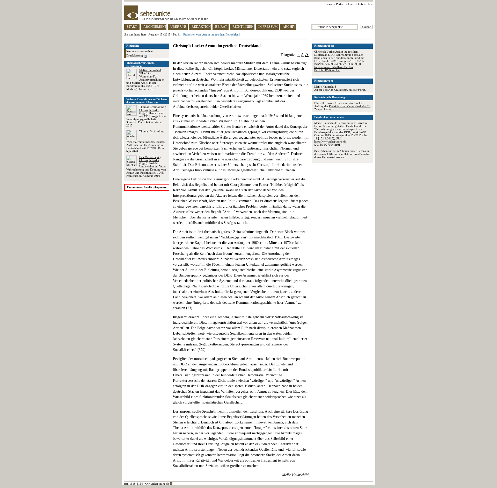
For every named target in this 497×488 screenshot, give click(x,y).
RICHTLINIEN (242, 27)
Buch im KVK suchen (327, 70)
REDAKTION (201, 27)
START (132, 27)
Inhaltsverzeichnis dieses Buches (333, 67)
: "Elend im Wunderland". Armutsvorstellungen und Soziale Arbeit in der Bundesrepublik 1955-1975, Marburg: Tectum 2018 (145, 79)
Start (143, 34)
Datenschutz (355, 4)
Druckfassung (135, 55)
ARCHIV (289, 27)
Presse (329, 4)
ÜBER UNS (178, 27)
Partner (340, 4)
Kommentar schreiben (139, 51)
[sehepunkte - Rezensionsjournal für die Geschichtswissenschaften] (248, 12)
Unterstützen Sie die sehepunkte (146, 187)
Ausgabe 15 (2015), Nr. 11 (164, 34)
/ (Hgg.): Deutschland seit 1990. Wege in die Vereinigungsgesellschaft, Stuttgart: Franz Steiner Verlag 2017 (146, 116)
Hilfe (370, 4)
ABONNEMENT (154, 27)
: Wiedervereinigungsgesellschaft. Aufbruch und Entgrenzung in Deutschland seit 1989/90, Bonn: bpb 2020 (145, 141)
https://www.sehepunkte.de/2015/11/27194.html (330, 143)
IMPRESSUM (268, 27)
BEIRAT (221, 27)
